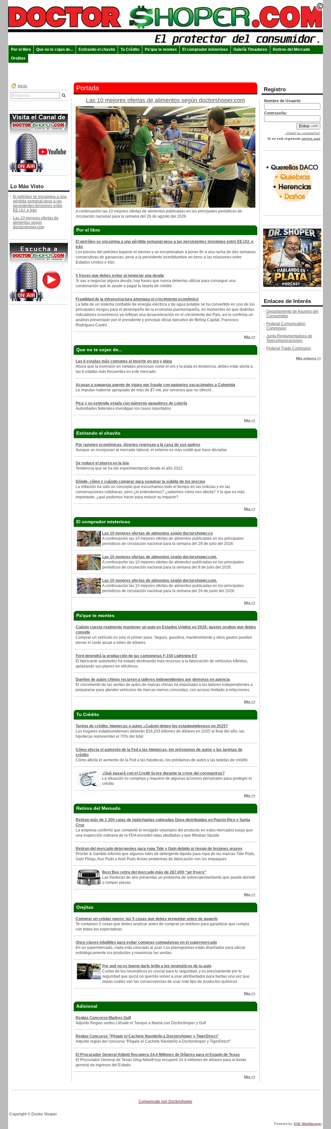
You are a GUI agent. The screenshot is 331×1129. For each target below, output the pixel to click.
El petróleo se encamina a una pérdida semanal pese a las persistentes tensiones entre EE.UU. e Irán (40, 203)
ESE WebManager (308, 1123)
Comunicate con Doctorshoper (165, 1101)
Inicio (22, 86)
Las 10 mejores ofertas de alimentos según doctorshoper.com (36, 222)
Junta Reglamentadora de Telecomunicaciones (289, 338)
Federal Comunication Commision (285, 326)
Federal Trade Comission (288, 348)
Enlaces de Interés (287, 301)
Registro (275, 89)
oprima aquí (311, 138)
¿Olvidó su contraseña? (302, 133)
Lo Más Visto (27, 186)
